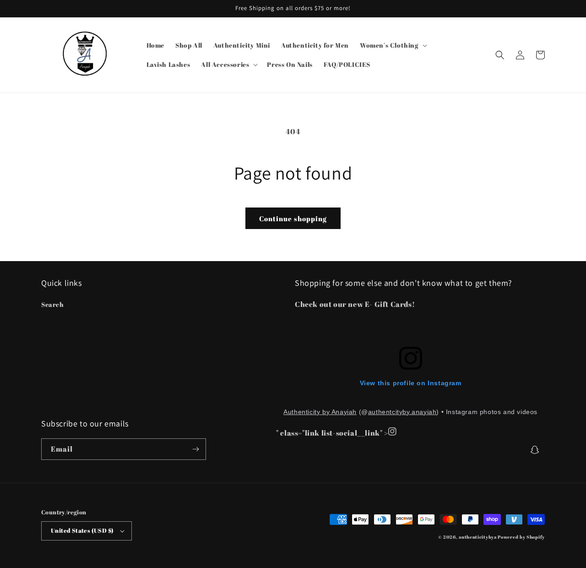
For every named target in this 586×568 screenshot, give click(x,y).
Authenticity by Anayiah (320, 411)
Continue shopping (293, 218)
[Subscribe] (195, 449)
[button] (392, 45)
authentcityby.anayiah (402, 411)
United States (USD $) (82, 530)
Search (52, 304)
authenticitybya (478, 537)
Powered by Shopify (521, 537)
